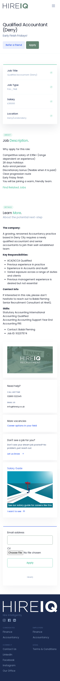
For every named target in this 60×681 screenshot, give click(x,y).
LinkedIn (7, 654)
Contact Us (9, 649)
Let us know (13, 453)
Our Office (9, 670)
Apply (32, 45)
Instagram (9, 665)
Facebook (8, 660)
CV (9, 548)
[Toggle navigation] (53, 6)
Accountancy (11, 637)
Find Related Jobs (14, 187)
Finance (7, 632)
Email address (15, 532)
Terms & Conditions (45, 649)
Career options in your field (22, 425)
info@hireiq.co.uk (16, 406)
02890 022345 (14, 396)
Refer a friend (14, 45)
